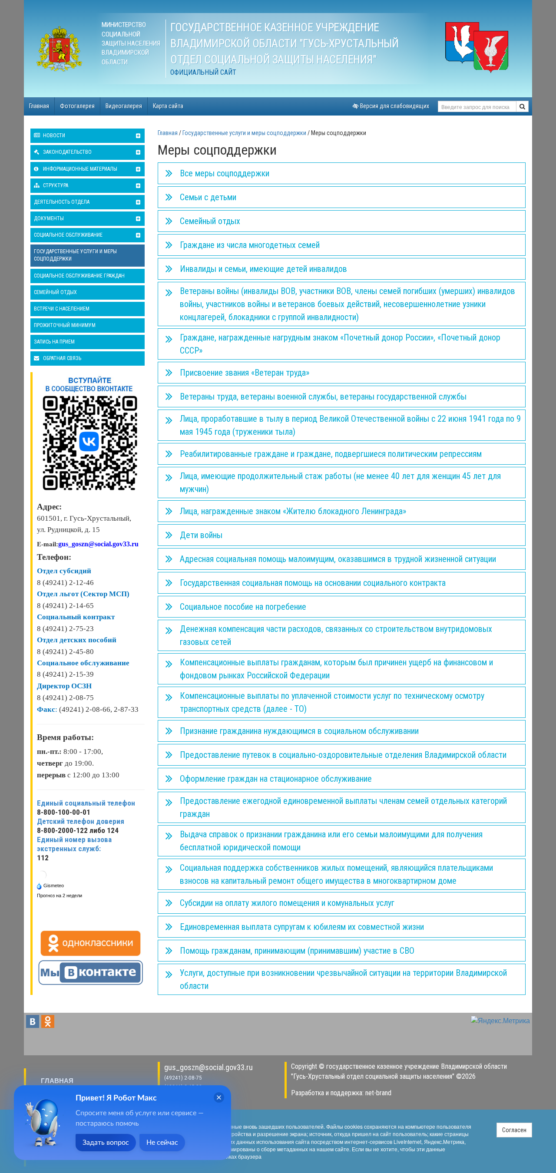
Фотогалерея (77, 105)
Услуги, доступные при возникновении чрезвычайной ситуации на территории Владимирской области (343, 979)
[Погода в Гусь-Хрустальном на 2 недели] (60, 895)
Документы (49, 218)
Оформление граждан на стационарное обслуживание (276, 778)
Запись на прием (54, 342)
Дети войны (201, 535)
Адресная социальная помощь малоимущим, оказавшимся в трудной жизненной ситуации (338, 559)
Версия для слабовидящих (394, 105)
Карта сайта (168, 105)
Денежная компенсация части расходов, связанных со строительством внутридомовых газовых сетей (336, 635)
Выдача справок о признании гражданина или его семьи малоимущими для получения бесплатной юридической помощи (331, 840)
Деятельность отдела (61, 202)
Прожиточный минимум (65, 325)
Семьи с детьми (208, 197)
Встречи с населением (61, 309)
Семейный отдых (55, 292)
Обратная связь (61, 358)
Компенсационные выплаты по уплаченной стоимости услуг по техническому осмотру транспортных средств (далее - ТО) (332, 702)
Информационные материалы (79, 169)
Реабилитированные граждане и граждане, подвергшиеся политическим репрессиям (331, 454)
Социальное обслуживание (68, 235)
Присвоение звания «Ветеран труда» (244, 372)
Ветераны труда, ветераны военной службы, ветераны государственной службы (323, 396)
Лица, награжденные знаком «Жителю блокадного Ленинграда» (293, 511)
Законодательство (67, 152)
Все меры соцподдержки (224, 173)
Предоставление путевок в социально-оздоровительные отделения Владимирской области (343, 755)
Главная (39, 105)
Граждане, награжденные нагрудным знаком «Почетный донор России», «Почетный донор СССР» (340, 344)
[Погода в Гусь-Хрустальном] (42, 874)
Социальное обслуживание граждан (79, 276)
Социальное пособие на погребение (243, 606)
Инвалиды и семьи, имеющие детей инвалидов (263, 269)
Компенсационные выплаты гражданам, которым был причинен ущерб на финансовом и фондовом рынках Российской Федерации (336, 669)
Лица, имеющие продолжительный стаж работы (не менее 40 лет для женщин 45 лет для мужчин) (340, 482)
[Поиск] (522, 106)
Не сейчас (162, 1142)
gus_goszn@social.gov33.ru (208, 1067)
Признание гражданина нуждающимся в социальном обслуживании (299, 731)
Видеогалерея (124, 105)
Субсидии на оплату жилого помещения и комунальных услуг (287, 903)
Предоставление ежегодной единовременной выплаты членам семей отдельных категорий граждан (343, 807)
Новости (53, 135)
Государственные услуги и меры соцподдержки (75, 255)
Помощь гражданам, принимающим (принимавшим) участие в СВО (297, 950)
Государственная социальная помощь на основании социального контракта (313, 583)
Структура (55, 185)
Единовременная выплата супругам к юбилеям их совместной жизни (302, 927)
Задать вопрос (106, 1142)
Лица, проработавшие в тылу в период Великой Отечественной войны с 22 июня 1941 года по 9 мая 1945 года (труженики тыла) (350, 425)
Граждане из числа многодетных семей (250, 245)
